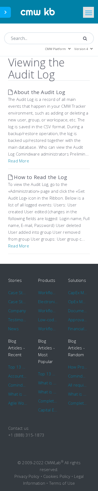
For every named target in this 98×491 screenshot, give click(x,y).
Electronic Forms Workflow (48, 301)
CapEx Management (78, 292)
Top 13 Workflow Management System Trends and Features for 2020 (18, 367)
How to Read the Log (40, 177)
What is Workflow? (18, 394)
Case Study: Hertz (18, 292)
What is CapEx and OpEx (48, 391)
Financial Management (78, 328)
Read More (18, 160)
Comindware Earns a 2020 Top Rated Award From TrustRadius (18, 385)
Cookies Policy (56, 476)
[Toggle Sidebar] (5, 12)
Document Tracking (78, 310)
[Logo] (38, 11)
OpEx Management (78, 301)
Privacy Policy (26, 476)
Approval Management (78, 319)
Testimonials (18, 319)
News (13, 328)
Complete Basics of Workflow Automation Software (48, 401)
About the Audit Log (39, 92)
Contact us (18, 428)
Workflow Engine (48, 328)
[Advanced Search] (85, 38)
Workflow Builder (48, 310)
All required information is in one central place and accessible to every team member (78, 385)
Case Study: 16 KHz (18, 301)
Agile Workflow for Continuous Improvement (18, 403)
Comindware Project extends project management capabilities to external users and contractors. (78, 376)
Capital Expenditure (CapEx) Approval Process (48, 410)
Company (17, 310)
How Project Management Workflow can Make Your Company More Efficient (78, 367)
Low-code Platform (48, 319)
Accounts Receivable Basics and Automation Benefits (18, 376)
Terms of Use (62, 483)
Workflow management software (48, 292)
